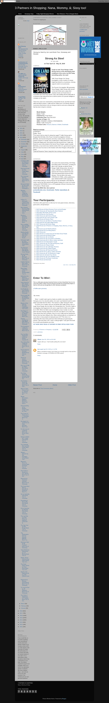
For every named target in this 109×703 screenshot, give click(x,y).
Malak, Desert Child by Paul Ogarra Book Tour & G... (25, 560)
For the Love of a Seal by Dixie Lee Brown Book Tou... (25, 431)
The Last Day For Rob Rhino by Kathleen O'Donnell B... (24, 519)
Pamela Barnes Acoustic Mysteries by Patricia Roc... (25, 352)
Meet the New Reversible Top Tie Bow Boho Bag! (23, 66)
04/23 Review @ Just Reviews (44, 214)
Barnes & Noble (56, 124)
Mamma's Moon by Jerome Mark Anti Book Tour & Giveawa (25, 465)
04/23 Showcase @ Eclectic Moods (46, 216)
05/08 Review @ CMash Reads (45, 245)
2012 (21, 624)
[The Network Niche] (90, 57)
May (22, 156)
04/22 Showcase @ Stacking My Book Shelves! (49, 211)
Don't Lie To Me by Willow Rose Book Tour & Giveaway (25, 368)
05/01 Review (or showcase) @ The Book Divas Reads (51, 233)
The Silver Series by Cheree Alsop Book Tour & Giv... (25, 376)
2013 (21, 622)
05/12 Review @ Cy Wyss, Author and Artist (48, 251)
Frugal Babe (21, 97)
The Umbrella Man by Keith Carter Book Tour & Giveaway (25, 447)
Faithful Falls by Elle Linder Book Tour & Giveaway (25, 264)
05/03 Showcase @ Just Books (45, 237)
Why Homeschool (22, 86)
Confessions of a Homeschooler (23, 62)
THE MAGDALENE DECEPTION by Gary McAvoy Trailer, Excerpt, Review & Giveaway (23, 52)
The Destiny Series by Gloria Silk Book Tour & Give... (25, 383)
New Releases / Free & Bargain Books (67, 14)
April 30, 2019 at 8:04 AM (49, 339)
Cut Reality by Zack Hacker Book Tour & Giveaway (25, 291)
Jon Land (40, 349)
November (24, 141)
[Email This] (63, 330)
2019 (21, 137)
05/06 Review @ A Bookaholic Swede (46, 242)
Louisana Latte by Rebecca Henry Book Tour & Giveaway (25, 163)
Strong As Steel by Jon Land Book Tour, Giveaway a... (25, 186)
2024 (21, 128)
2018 (21, 611)
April (22, 158)
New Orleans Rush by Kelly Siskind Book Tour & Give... (25, 210)
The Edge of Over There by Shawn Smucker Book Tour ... (25, 313)
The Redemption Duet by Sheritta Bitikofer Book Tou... (25, 536)
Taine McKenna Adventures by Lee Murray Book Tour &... (25, 552)
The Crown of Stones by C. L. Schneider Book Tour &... (25, 416)
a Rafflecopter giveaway (40, 288)
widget (28, 20)
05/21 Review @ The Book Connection (47, 258)
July (22, 152)
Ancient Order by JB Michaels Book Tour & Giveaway (25, 257)
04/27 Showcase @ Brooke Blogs (45, 224)
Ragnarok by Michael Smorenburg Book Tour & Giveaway (25, 582)
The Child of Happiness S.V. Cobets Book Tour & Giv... (25, 598)
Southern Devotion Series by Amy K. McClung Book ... (24, 219)
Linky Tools (65, 264)
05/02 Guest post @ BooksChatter (45, 235)
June (22, 154)
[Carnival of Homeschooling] (86, 134)
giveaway (40, 332)
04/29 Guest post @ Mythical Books (46, 229)
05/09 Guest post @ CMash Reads (46, 248)
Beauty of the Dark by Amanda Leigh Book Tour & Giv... (25, 306)
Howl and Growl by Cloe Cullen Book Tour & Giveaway (25, 171)
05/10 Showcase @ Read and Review (46, 250)
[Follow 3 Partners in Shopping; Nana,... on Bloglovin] (87, 98)
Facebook (36, 192)
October (23, 144)
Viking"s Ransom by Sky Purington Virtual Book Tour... (25, 456)
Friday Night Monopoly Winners (45, 14)
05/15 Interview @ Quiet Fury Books (46, 255)
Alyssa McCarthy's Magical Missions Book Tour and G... (24, 400)
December (24, 139)
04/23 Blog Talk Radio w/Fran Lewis (46, 212)
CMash (39, 339)
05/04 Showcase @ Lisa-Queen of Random (48, 238)
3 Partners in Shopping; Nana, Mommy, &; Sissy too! (50, 8)
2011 (21, 626)
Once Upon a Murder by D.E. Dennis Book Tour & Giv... (25, 473)
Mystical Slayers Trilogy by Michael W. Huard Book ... (24, 194)
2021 (21, 133)
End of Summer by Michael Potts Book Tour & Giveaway (25, 511)
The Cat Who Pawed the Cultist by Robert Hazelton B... (25, 337)
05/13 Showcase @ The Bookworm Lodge (48, 253)
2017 (21, 613)
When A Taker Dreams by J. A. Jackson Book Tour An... (25, 391)
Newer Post (37, 385)
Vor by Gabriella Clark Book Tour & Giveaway (25, 496)
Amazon (49, 124)
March (23, 603)
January (23, 608)
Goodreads (65, 124)
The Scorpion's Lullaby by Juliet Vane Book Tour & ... (25, 329)
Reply (38, 344)
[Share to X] (66, 330)
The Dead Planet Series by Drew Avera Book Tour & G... (25, 566)
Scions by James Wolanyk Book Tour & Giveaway (25, 360)
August (23, 149)
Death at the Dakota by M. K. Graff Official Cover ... (25, 574)
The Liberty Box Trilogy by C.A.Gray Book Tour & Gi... (25, 344)
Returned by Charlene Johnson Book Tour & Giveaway (25, 481)
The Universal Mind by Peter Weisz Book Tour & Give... (25, 179)
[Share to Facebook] (67, 330)
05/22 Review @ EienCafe (43, 259)
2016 (21, 615)
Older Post (72, 385)
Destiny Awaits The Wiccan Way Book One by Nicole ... (25, 235)
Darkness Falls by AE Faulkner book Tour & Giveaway (25, 545)
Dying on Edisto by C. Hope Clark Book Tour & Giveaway (25, 439)
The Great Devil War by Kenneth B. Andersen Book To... (25, 489)
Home (20, 14)
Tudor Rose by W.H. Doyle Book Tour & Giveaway (25, 284)
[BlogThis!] (64, 330)
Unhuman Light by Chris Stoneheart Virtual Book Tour (25, 242)
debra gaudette (84, 89)
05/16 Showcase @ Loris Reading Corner (47, 256)
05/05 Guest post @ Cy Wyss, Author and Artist (49, 240)
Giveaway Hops (29, 14)
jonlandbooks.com (39, 190)
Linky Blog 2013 (72, 264)
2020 (21, 135)
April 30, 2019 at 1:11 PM (50, 349)
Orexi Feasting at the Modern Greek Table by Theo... (25, 408)
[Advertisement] (46, 404)
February (23, 606)
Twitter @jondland (61, 190)
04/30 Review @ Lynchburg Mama (46, 230)
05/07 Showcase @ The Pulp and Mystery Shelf (49, 243)
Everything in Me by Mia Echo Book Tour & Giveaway (24, 503)
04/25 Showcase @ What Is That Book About (48, 221)
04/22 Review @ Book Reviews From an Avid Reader (51, 209)
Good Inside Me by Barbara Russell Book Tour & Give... (25, 298)
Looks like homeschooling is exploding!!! (22, 89)
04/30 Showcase (41, 232)
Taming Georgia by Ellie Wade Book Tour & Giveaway (25, 321)
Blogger (64, 698)
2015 (21, 617)
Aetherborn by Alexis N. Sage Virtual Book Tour (25, 278)
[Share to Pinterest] (69, 330)
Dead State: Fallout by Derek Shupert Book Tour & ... (25, 271)
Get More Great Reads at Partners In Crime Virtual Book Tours (53, 324)
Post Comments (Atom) (47, 388)
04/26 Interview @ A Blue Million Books (47, 222)
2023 (21, 130)
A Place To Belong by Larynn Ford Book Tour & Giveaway (25, 202)
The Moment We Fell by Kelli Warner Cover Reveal (25, 250)
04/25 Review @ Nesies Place (44, 219)
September (24, 146)
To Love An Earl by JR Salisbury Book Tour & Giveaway (25, 590)
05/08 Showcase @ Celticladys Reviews (47, 246)
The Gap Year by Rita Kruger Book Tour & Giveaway (25, 528)
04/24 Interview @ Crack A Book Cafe (46, 217)
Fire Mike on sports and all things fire (22, 75)
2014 (21, 620)
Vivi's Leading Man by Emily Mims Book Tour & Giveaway (25, 227)
